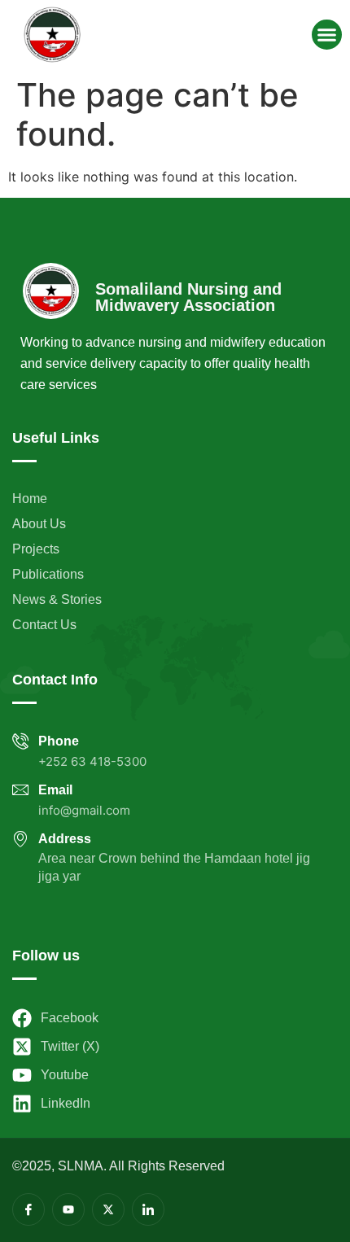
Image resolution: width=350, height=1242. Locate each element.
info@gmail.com (84, 810)
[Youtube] (68, 1209)
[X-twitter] (108, 1209)
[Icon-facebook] (28, 1209)
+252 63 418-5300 (92, 761)
